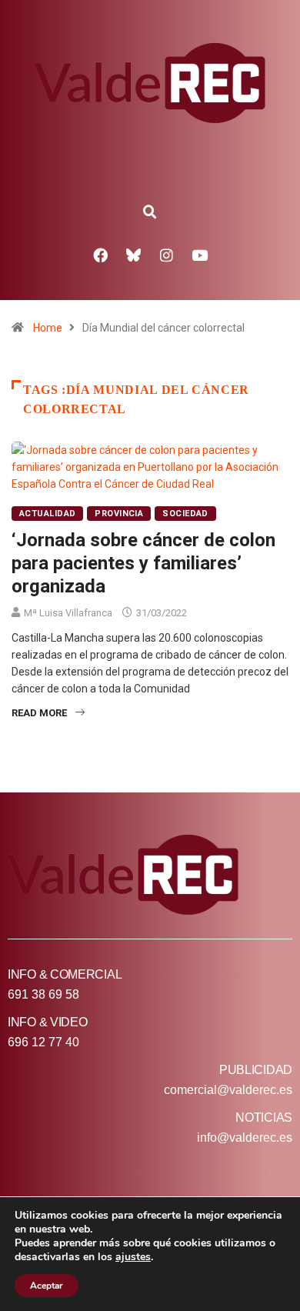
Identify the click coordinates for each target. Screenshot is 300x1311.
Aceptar (46, 1285)
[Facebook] (100, 254)
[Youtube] (200, 254)
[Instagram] (167, 254)
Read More (39, 713)
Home (47, 328)
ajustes (133, 1257)
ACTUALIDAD (47, 514)
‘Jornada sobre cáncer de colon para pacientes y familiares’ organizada (143, 563)
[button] (150, 212)
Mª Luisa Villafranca (68, 613)
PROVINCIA (119, 514)
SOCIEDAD (185, 514)
